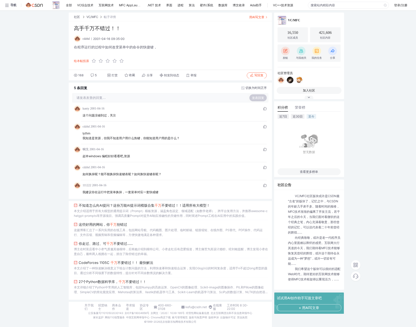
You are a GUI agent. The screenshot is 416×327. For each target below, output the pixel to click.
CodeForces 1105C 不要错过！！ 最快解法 (116, 262)
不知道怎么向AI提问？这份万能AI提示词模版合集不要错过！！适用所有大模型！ (144, 205)
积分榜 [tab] (283, 107)
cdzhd (86, 126)
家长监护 (98, 317)
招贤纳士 (102, 307)
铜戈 (86, 149)
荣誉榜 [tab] (300, 107)
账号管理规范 (180, 317)
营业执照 (242, 317)
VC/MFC (92, 17)
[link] (77, 17)
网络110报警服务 (115, 317)
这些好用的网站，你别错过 (103, 224)
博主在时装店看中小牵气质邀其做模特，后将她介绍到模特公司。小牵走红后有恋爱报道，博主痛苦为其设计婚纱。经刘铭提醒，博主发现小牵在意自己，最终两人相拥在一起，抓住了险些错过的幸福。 (171, 251)
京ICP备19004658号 (137, 313)
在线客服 (217, 307)
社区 (77, 17)
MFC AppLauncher (132, 5)
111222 (87, 185)
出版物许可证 (228, 317)
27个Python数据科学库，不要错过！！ (112, 282)
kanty (86, 108)
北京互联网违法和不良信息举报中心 (231, 313)
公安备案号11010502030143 (105, 313)
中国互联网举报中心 (138, 317)
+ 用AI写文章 (309, 308)
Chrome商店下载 (161, 317)
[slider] (109, 61)
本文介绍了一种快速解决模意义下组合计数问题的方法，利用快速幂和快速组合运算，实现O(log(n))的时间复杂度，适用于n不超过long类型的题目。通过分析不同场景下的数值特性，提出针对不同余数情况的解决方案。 (170, 270)
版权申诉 (213, 317)
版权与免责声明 (198, 317)
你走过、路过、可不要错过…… (106, 243)
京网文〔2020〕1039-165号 (168, 313)
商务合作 (116, 307)
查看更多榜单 (309, 171)
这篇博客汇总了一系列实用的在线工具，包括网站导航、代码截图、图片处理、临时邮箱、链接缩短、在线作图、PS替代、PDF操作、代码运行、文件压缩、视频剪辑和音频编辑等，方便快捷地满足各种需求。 (168, 232)
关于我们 (89, 307)
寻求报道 (130, 307)
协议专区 (144, 307)
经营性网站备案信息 (197, 313)
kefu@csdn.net (196, 307)
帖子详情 (110, 17)
